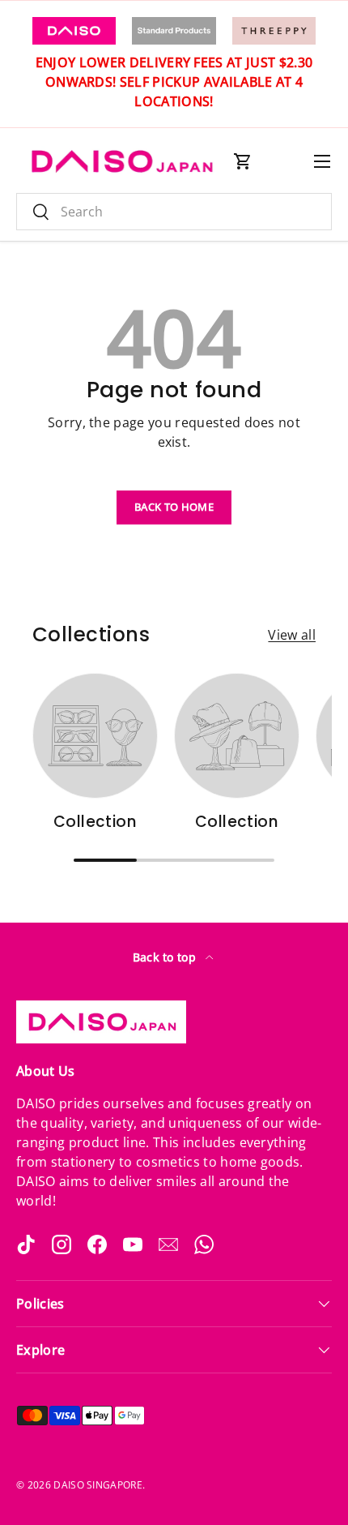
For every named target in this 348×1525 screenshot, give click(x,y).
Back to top (166, 957)
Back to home (174, 506)
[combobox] (174, 211)
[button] (243, 161)
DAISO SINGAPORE (97, 1485)
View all (292, 635)
